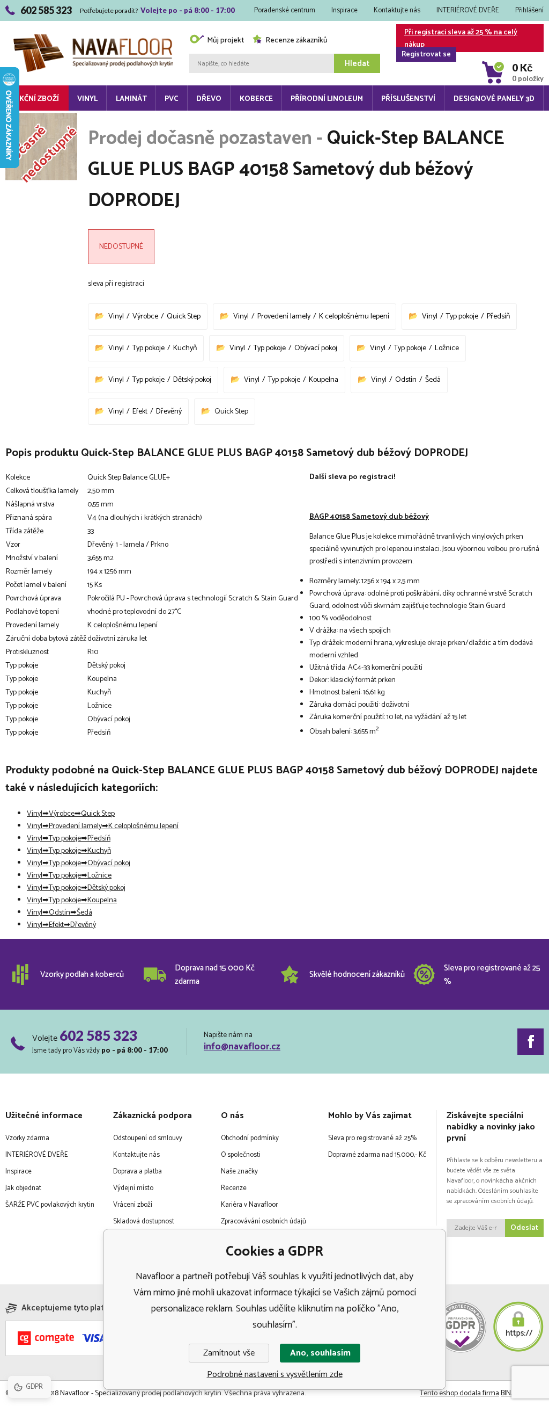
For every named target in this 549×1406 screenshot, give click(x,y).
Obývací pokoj (315, 348)
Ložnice (447, 348)
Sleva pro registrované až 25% (372, 1138)
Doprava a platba (137, 1171)
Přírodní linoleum (327, 99)
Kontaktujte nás (397, 10)
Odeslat (524, 1228)
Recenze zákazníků (296, 40)
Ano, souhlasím (320, 1353)
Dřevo (208, 99)
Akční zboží (36, 99)
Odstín (406, 380)
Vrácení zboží (132, 1205)
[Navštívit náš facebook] (530, 1041)
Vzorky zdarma (27, 1138)
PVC (171, 99)
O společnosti (241, 1155)
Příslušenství (408, 99)
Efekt (139, 411)
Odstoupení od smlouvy (147, 1138)
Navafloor (93, 23)
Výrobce (145, 316)
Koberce (256, 99)
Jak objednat (23, 1188)
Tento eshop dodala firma (459, 1393)
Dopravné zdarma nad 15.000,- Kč (377, 1155)
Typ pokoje (462, 316)
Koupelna (323, 380)
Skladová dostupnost (143, 1221)
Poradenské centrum (284, 10)
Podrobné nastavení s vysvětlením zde (275, 1374)
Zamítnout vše (229, 1353)
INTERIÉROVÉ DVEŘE (467, 10)
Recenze (234, 1188)
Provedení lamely (283, 316)
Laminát (131, 99)
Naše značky (239, 1171)
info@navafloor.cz (242, 1046)
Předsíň (498, 316)
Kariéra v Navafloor (249, 1205)
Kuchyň (185, 348)
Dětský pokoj (192, 380)
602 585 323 (98, 1035)
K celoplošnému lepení (354, 316)
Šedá (433, 380)
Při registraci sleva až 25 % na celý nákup (459, 39)
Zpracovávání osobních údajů (263, 1221)
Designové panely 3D (494, 99)
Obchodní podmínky (250, 1138)
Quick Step (184, 316)
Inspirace (344, 10)
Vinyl (87, 99)
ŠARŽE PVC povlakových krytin (49, 1205)
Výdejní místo (133, 1188)
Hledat (357, 63)
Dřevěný (169, 411)
